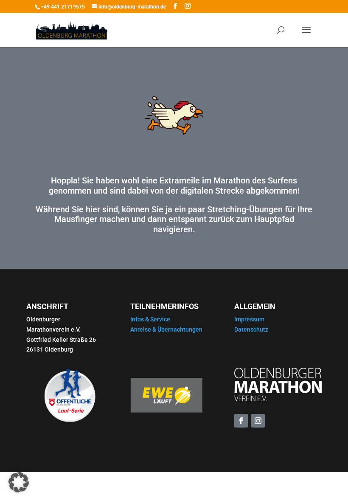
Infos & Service (150, 319)
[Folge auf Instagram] (258, 421)
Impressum (249, 319)
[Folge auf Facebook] (241, 421)
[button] (18, 482)
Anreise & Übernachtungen (166, 329)
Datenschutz (251, 329)
